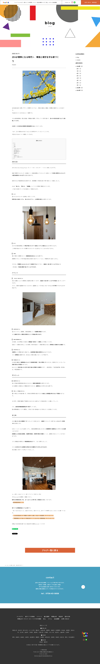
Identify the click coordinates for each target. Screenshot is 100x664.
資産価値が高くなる (16, 153)
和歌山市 (54, 616)
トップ (16, 2)
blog (78, 57)
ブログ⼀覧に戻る (50, 550)
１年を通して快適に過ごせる (17, 148)
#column (14, 64)
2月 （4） (79, 83)
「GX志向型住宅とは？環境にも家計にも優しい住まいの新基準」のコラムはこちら (33, 515)
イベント (34, 2)
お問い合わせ (65, 619)
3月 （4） (79, 80)
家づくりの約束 (28, 2)
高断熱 (15, 146)
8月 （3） (79, 69)
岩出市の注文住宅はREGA (45, 656)
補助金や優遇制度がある (17, 151)
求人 (47, 2)
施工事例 (39, 2)
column (78, 60)
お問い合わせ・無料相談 (90, 2)
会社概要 (54, 2)
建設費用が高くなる (16, 155)
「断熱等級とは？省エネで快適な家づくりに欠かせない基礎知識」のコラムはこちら (33, 518)
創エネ (15, 145)
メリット (14, 147)
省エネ (15, 144)
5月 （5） (79, 76)
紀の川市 (67, 616)
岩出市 (61, 616)
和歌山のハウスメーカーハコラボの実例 (29, 619)
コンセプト (21, 2)
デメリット (14, 154)
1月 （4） (79, 85)
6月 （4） (79, 73)
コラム (50, 2)
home (5, 565)
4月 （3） (79, 78)
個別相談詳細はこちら (18, 502)
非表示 (40, 140)
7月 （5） (79, 71)
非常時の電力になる (16, 152)
